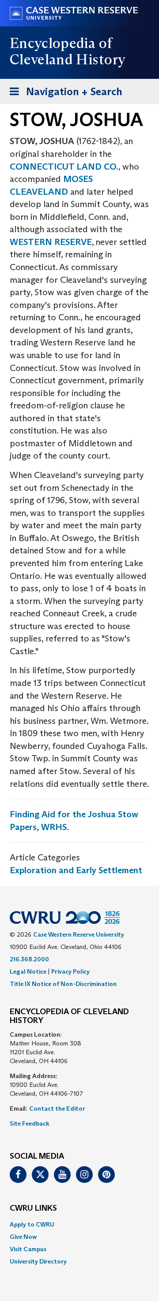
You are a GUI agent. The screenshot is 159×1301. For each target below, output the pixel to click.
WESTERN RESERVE (51, 242)
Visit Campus (28, 1249)
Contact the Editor (57, 1108)
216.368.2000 (29, 959)
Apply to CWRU (32, 1224)
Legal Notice (28, 971)
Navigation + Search (63, 94)
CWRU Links (33, 1208)
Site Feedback (29, 1123)
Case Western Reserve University (78, 934)
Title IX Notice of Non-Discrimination (63, 984)
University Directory (38, 1261)
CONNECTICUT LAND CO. (64, 166)
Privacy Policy (70, 971)
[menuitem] (79, 1224)
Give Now (23, 1237)
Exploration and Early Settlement (76, 870)
